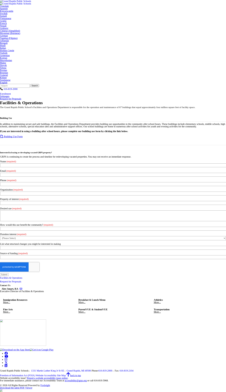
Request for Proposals (10, 99)
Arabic (3, 21)
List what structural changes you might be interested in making (30, 244)
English (3, 82)
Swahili (3, 13)
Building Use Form (13, 136)
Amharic (4, 28)
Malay (3, 63)
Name (8, 161)
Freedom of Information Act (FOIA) (17, 375)
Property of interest (14, 199)
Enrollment (5, 93)
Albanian (4, 40)
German (4, 36)
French (3, 23)
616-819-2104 (126, 370)
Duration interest (13, 234)
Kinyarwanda (6, 11)
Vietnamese (5, 18)
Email (8, 171)
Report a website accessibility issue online (47, 378)
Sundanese (5, 80)
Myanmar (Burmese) (10, 33)
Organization (11, 189)
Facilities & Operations (11, 278)
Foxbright (45, 385)
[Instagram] (6, 359)
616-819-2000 (11, 89)
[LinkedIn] (6, 365)
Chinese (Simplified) (10, 31)
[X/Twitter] (6, 362)
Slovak (3, 65)
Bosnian (4, 73)
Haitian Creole (7, 50)
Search (35, 85)
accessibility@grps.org (76, 380)
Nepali (3, 26)
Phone (8, 180)
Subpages (4, 96)
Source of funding (14, 253)
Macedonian (6, 60)
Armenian (5, 55)
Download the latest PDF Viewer (16, 387)
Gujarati (4, 75)
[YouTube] (6, 356)
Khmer (3, 77)
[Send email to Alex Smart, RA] (21, 288)
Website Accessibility (46, 375)
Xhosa (3, 68)
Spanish (4, 8)
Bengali (4, 43)
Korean (3, 58)
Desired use (11, 208)
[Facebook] (6, 353)
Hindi (3, 45)
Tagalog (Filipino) (9, 38)
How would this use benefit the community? (26, 225)
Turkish (3, 53)
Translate (4, 6)
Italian (3, 48)
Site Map (61, 375)
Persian (3, 70)
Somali (3, 16)
